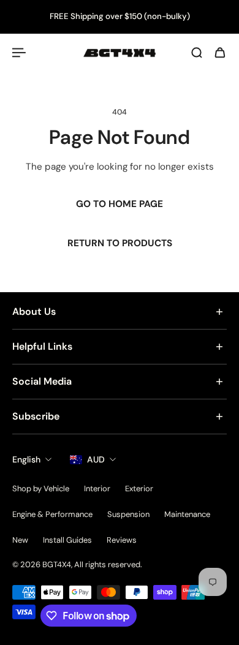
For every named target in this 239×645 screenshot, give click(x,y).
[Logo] (119, 53)
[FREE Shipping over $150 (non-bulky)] (119, 16)
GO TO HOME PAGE (119, 204)
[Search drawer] (196, 53)
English (26, 459)
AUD (96, 459)
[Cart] (220, 53)
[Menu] (19, 53)
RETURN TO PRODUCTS (119, 243)
